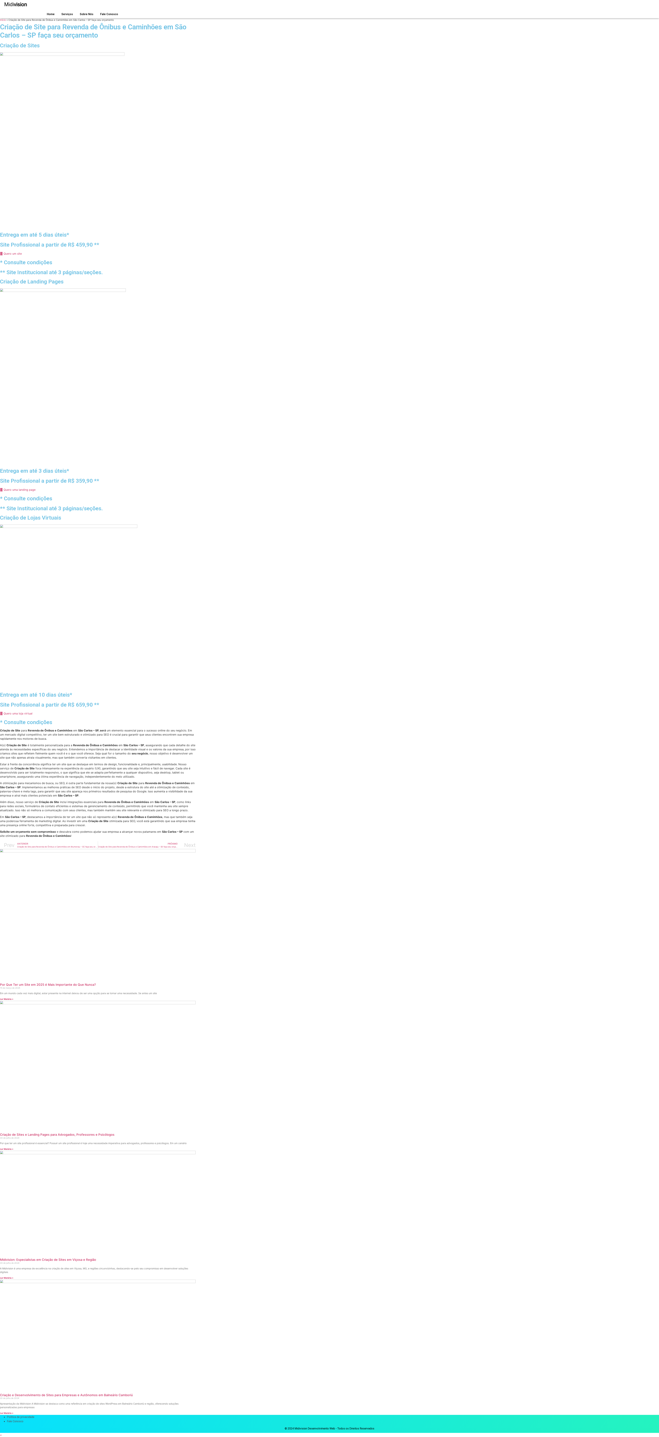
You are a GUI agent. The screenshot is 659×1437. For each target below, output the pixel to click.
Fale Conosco (109, 14)
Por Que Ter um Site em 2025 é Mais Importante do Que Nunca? (48, 984)
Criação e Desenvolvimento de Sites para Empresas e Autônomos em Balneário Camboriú (66, 1395)
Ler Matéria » (6, 999)
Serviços (67, 14)
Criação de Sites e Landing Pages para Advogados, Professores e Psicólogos (57, 1134)
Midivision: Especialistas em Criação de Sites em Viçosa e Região (48, 1259)
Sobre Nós (86, 14)
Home (51, 14)
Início (3, 20)
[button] (1, 1435)
